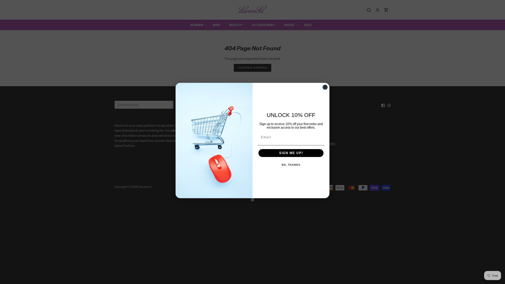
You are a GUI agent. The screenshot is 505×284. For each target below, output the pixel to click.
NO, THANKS (291, 164)
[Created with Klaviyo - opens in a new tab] (252, 199)
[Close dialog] (325, 87)
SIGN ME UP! (291, 153)
